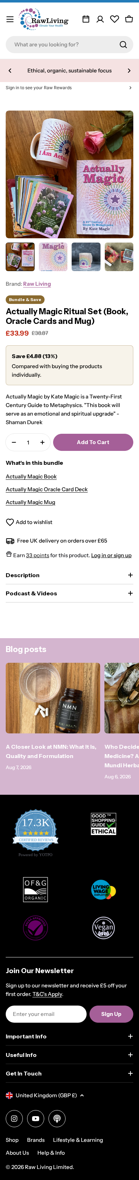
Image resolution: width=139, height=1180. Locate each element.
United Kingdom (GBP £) (46, 1095)
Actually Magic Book (31, 476)
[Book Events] (86, 19)
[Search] (123, 44)
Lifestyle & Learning (78, 1139)
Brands (36, 1139)
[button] (10, 70)
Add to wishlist (34, 522)
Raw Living (37, 283)
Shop (12, 1139)
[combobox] (69, 44)
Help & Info (51, 1152)
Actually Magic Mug (30, 502)
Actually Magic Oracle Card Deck (47, 489)
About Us (17, 1152)
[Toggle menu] (10, 19)
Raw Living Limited (49, 1167)
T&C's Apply (47, 994)
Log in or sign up (111, 555)
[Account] (100, 19)
